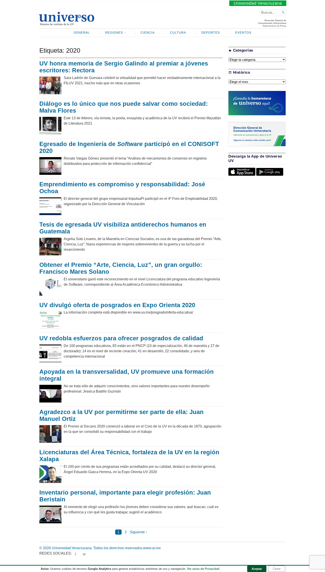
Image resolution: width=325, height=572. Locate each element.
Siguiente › (138, 532)
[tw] (84, 553)
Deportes (210, 32)
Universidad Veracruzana (258, 3)
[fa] (75, 553)
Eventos (243, 32)
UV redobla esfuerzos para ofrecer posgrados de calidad (121, 338)
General (82, 32)
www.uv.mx (152, 548)
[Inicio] (66, 23)
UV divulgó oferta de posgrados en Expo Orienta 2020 (117, 305)
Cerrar (277, 568)
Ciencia (148, 32)
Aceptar (257, 568)
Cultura (178, 32)
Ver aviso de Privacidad (203, 568)
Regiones (114, 32)
